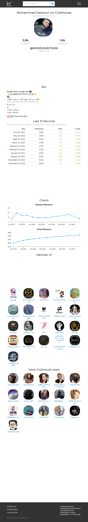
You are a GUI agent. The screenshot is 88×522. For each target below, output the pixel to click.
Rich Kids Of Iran (29, 348)
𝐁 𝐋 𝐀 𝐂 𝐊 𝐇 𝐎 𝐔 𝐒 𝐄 (28, 301)
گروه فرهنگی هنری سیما (13, 317)
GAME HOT (43, 300)
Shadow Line (29, 333)
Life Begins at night (13, 364)
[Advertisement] (44, 70)
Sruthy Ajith (28, 401)
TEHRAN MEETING (44, 317)
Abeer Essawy (13, 401)
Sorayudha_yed (13, 432)
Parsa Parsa (59, 417)
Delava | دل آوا (75, 347)
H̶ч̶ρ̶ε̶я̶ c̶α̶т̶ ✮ (75, 417)
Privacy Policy (12, 509)
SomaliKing (28, 417)
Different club (59, 316)
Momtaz (75, 333)
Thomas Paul (75, 385)
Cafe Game (59, 333)
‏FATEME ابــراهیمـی (44, 402)
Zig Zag (13, 300)
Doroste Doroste (59, 301)
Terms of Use (12, 513)
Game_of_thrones (75, 317)
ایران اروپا (44, 347)
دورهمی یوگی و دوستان (75, 301)
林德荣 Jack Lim (13, 417)
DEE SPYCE (44, 417)
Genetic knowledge (28, 317)
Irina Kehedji (28, 385)
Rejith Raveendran (75, 402)
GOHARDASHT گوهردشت (59, 348)
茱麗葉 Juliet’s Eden (44, 386)
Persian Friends (13, 348)
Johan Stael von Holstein (59, 386)
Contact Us (11, 506)
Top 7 (44, 333)
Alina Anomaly (13, 385)
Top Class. (13, 333)
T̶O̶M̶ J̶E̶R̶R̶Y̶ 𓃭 (59, 401)
